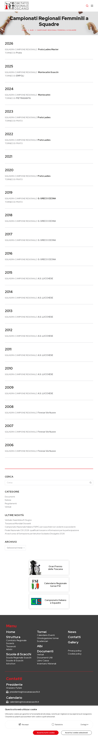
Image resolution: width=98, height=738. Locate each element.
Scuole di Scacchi (14, 660)
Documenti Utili (44, 657)
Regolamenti (11, 503)
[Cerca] (87, 6)
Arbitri (9, 649)
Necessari (25, 725)
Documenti (10, 496)
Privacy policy (74, 650)
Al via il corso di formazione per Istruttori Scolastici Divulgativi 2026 (35, 533)
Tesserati (11, 646)
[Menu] (92, 6)
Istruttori (10, 663)
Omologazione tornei (48, 638)
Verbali (8, 506)
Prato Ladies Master (48, 49)
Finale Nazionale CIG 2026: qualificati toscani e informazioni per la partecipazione (42, 530)
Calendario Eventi (46, 635)
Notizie (8, 500)
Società (10, 643)
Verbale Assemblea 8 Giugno (18, 520)
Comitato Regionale (16, 640)
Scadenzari (42, 641)
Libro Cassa (43, 660)
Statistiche (59, 725)
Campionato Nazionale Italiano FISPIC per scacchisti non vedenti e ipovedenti (40, 526)
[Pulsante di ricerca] (90, 482)
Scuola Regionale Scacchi (18, 657)
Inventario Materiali (46, 663)
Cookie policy (74, 653)
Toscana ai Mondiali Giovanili (18, 523)
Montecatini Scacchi (48, 72)
